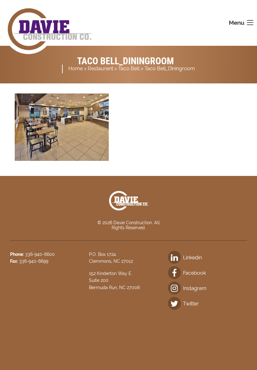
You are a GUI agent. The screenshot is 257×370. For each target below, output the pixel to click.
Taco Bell (128, 68)
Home (75, 68)
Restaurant (100, 68)
